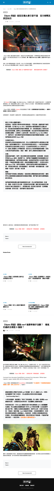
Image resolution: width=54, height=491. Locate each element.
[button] (4, 2)
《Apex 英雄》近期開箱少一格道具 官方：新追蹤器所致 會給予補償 (40, 277)
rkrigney (18, 109)
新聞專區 (33, 302)
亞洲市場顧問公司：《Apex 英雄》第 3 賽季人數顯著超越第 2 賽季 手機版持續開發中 (39, 307)
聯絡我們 (32, 485)
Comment (5, 377)
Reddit (7, 102)
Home (4, 8)
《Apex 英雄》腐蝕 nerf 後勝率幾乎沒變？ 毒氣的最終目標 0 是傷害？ (30, 69)
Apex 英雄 (9, 8)
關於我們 (22, 485)
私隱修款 (27, 485)
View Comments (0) (27, 246)
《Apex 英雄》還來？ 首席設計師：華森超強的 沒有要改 (30, 229)
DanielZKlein (22, 383)
